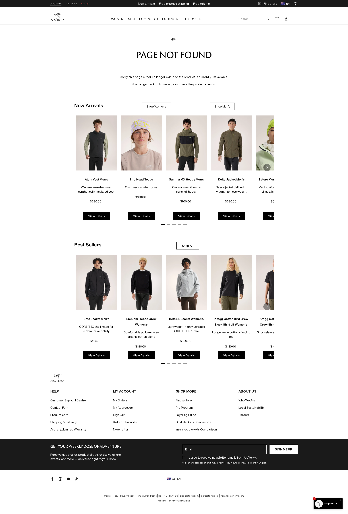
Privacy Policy (128, 495)
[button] (254, 19)
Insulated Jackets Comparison (196, 429)
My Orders (120, 400)
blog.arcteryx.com (190, 495)
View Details (96, 216)
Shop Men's (222, 106)
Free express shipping (174, 3)
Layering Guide (186, 414)
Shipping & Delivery (63, 422)
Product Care (59, 414)
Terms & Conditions (147, 495)
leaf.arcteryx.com (210, 495)
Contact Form (59, 407)
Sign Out (119, 414)
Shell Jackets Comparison (193, 422)
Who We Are (247, 400)
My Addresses (123, 407)
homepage (167, 84)
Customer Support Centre (68, 400)
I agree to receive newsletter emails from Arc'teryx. (222, 457)
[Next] (267, 167)
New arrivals (146, 3)
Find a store (184, 400)
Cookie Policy (111, 495)
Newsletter (120, 429)
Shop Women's (156, 106)
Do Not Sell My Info (168, 495)
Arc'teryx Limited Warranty (68, 429)
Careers (244, 414)
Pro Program (184, 407)
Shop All (187, 245)
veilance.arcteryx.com (232, 496)
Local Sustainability (251, 407)
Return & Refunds (125, 422)
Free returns (201, 3)
